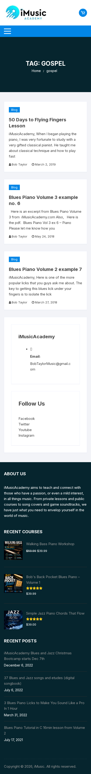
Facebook (26, 418)
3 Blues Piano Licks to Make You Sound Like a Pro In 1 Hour (44, 706)
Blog (14, 110)
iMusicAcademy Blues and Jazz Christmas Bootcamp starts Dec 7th (38, 656)
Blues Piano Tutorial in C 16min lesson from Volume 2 (44, 730)
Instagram (26, 435)
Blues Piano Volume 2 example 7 (45, 269)
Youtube (25, 430)
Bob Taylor (19, 164)
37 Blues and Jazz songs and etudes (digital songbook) (39, 681)
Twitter (24, 424)
